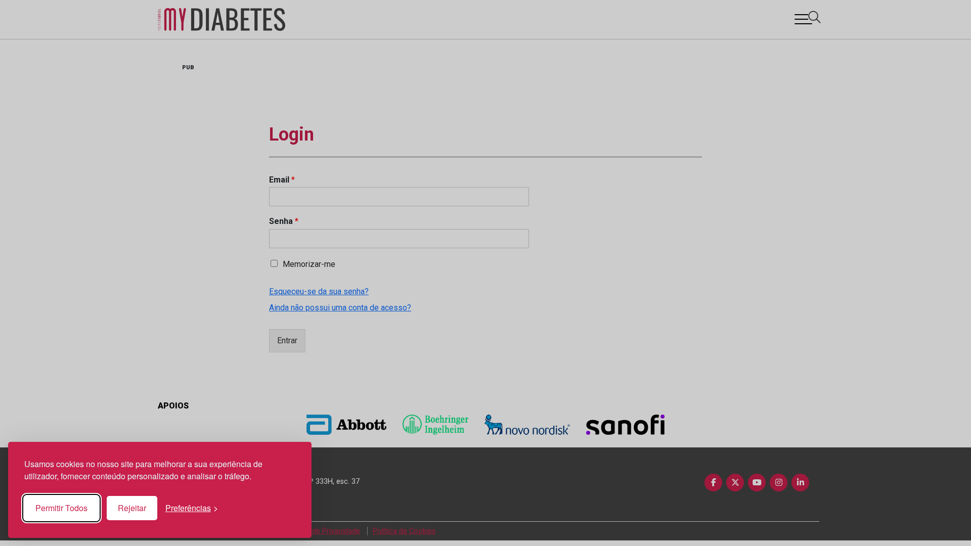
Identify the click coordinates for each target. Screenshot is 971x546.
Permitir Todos (61, 508)
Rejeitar (132, 508)
